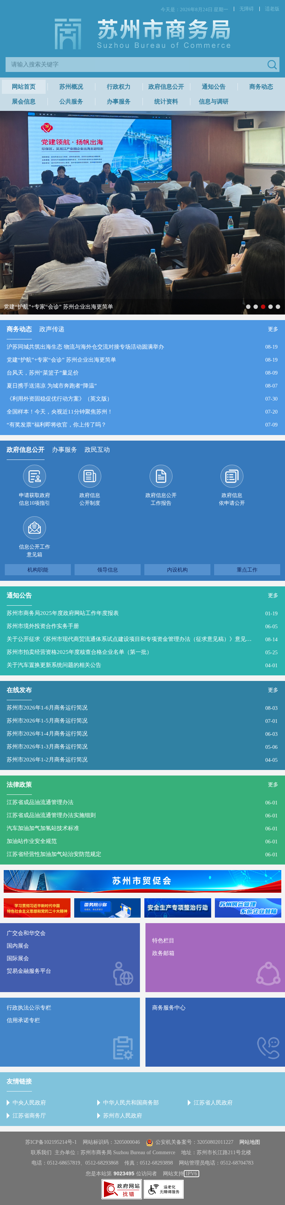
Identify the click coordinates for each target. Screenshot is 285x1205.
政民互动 (97, 449)
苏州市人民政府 (122, 1116)
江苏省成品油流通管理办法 (40, 802)
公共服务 (71, 101)
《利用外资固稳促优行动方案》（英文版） (59, 399)
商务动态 (261, 86)
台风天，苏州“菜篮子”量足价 (43, 373)
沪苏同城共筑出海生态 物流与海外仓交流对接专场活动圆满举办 (85, 347)
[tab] (19, 331)
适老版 (272, 8)
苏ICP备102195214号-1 (51, 1142)
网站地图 (249, 1142)
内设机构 (177, 570)
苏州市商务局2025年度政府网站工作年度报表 (63, 613)
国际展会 (18, 958)
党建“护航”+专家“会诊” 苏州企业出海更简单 (61, 360)
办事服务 (119, 101)
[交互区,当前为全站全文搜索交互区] (142, 64)
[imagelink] (121, 1189)
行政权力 (119, 86)
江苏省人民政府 (213, 1103)
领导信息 (107, 570)
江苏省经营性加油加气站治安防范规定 (54, 854)
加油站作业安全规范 (32, 841)
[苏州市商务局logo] (142, 34)
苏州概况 (71, 86)
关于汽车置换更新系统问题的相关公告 (54, 665)
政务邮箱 (163, 953)
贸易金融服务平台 (29, 971)
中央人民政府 (29, 1103)
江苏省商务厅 (29, 1116)
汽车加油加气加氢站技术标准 (43, 828)
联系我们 (41, 1152)
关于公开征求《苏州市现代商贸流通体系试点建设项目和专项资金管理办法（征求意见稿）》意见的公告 (130, 639)
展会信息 (24, 101)
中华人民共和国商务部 (131, 1103)
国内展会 (18, 946)
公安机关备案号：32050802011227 (194, 1142)
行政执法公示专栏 (29, 1008)
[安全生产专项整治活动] (177, 907)
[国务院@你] (107, 907)
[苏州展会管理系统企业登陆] (248, 907)
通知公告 (214, 86)
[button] (272, 64)
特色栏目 (163, 941)
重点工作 (247, 570)
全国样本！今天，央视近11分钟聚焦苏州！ (60, 412)
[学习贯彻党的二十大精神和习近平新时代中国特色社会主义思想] (37, 907)
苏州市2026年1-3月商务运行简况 (47, 747)
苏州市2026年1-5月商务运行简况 (47, 721)
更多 (273, 329)
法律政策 (19, 784)
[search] (137, 64)
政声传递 (52, 329)
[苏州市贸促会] (142, 881)
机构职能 (37, 570)
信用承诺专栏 (23, 1020)
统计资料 (166, 101)
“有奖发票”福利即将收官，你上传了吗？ (57, 425)
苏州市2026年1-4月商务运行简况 (47, 734)
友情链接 (19, 1081)
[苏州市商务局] (142, 33)
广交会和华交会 (26, 933)
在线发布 (19, 690)
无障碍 (246, 8)
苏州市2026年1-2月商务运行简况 (47, 760)
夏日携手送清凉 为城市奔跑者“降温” (52, 386)
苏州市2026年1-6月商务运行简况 (47, 708)
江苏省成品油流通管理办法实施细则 (51, 815)
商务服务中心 (169, 1008)
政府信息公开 (166, 86)
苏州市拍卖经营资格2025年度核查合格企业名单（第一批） (79, 652)
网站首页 (24, 86)
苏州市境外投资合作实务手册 (43, 626)
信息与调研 (214, 101)
